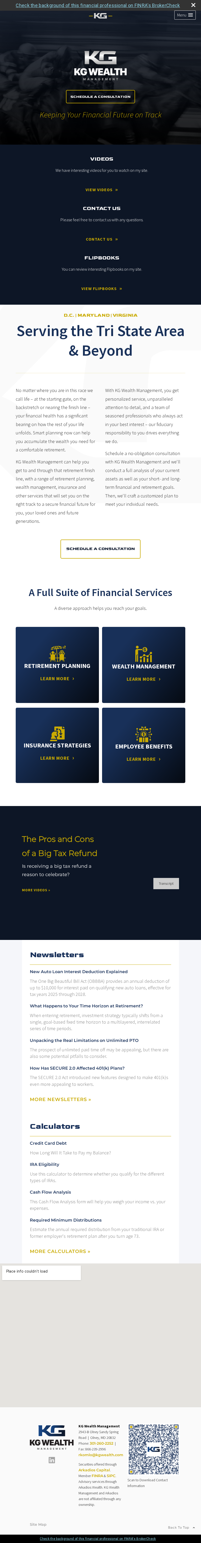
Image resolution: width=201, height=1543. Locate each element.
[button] (185, 15)
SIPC (111, 1475)
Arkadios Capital (94, 1470)
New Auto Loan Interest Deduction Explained (79, 971)
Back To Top (179, 1527)
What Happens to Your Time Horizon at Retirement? (86, 1005)
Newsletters (57, 955)
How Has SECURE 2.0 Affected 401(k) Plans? (77, 1068)
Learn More (55, 679)
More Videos (36, 890)
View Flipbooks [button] (99, 288)
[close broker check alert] (193, 5)
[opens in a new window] (52, 1462)
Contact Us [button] (99, 239)
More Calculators (60, 1251)
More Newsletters (60, 1099)
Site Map (38, 1524)
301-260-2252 (101, 1443)
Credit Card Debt (48, 1143)
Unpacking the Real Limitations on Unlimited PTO (84, 1040)
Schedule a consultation (100, 548)
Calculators (55, 1126)
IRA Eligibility (44, 1164)
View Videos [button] (99, 189)
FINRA (97, 1475)
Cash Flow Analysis (50, 1192)
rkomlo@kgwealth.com (101, 1455)
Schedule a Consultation (100, 96)
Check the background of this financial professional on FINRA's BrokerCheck (98, 5)
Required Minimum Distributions (66, 1220)
